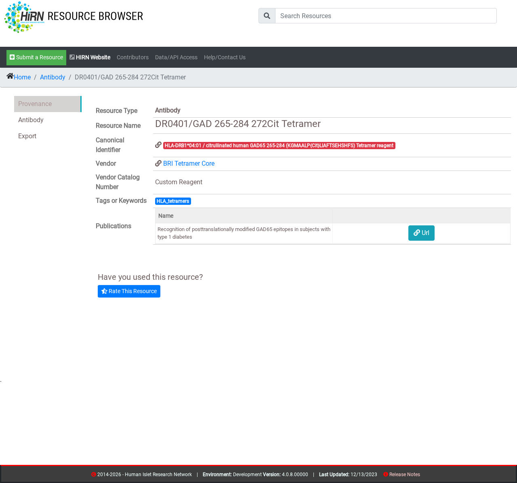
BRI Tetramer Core (188, 163)
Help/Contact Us (225, 57)
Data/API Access (176, 57)
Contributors (133, 57)
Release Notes (404, 474)
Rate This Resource (132, 291)
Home (22, 77)
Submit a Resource (39, 57)
